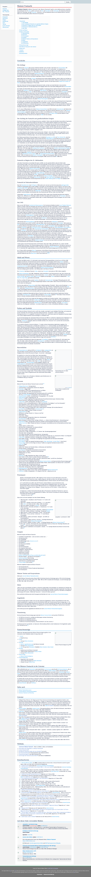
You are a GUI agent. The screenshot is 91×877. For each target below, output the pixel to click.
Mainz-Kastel (50, 647)
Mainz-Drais (32, 662)
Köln (42, 10)
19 (64, 522)
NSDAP (26, 187)
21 (24, 527)
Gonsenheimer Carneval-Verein (47, 153)
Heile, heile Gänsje (51, 177)
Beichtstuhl (61, 672)
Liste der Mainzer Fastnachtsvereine (30, 576)
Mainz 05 (34, 250)
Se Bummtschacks (23, 558)
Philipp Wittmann (49, 138)
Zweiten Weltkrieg (49, 178)
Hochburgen (56, 10)
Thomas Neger (22, 442)
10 (51, 336)
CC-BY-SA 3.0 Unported (52, 868)
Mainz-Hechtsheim (29, 641)
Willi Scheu (21, 455)
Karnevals (34, 12)
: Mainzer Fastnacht (26, 746)
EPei (66, 387)
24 (32, 561)
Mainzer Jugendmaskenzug (27, 644)
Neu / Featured (6, 11)
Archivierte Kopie (25, 792)
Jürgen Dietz (21, 401)
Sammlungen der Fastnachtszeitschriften (28, 755)
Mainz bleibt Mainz (41, 224)
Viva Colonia (64, 302)
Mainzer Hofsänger (48, 175)
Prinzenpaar (62, 195)
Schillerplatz (38, 350)
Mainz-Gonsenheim (29, 645)
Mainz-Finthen (38, 651)
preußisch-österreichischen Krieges (61, 148)
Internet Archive (56, 792)
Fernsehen (60, 223)
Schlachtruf (21, 271)
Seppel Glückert (26, 194)
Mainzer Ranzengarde (42, 98)
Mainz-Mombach (38, 660)
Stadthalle (29, 152)
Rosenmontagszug (30, 221)
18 (41, 520)
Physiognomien (41, 341)
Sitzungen (64, 91)
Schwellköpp (45, 339)
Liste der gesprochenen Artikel (36, 843)
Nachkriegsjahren (30, 215)
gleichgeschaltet (65, 185)
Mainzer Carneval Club (35, 168)
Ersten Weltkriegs (40, 173)
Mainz (30, 10)
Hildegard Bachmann (29, 288)
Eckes (37, 505)
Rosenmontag (22, 654)
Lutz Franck (21, 408)
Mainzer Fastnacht (51, 839)
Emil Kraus (44, 218)
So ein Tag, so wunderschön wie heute (36, 555)
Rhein (48, 359)
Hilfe (34, 840)
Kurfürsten (33, 78)
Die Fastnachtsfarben (23, 752)
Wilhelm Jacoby (30, 276)
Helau (36, 271)
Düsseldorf (47, 10)
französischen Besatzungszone (36, 205)
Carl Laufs (38, 276)
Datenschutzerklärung (49, 874)
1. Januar (21, 636)
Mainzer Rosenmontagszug (47, 267)
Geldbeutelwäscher (21, 363)
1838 (56, 113)
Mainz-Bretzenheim (29, 653)
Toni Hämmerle (22, 418)
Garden (61, 261)
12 (54, 336)
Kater (39, 361)
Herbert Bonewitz (22, 396)
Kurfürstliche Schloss (36, 227)
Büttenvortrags (32, 285)
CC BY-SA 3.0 (70, 369)
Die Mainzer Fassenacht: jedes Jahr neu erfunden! (30, 751)
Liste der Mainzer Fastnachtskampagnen (59, 594)
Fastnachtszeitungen (23, 754)
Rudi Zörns (21, 471)
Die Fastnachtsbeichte (62, 669)
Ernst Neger (57, 178)
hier (10, 870)
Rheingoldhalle (51, 226)
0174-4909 (25, 777)
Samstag (21, 642)
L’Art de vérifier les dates (27, 762)
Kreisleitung (19, 187)
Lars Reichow (22, 450)
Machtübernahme (25, 185)
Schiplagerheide (33, 825)
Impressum (39, 874)
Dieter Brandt (22, 397)
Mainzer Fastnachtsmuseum (25, 690)
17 (32, 494)
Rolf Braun (23, 230)
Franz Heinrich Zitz (61, 137)
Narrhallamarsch (26, 294)
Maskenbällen (68, 86)
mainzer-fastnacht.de (23, 750)
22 (25, 542)
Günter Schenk (22, 725)
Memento (32, 792)
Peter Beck (21, 389)
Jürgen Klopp (25, 277)
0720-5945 (24, 715)
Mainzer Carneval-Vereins (45, 461)
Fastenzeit (19, 69)
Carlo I (24, 504)
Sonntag (21, 648)
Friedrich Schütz (36, 708)
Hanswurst (24, 320)
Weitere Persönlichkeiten (27, 789)
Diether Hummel (22, 423)
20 (24, 524)
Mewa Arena (33, 253)
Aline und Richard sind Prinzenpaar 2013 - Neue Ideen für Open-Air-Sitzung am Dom (40, 799)
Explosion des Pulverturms (39, 148)
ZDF (18, 224)
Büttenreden (38, 190)
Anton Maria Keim (55, 771)
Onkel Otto (30, 834)
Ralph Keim (21, 711)
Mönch (18, 361)
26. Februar (52, 113)
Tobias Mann (22, 437)
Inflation (36, 174)
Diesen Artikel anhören (28, 841)
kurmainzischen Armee (22, 266)
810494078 (26, 718)
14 (43, 383)
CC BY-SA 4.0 (44, 825)
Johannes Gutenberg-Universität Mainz (45, 765)
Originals (38, 792)
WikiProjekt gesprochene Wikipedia (52, 843)
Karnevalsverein (60, 109)
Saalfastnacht (25, 765)
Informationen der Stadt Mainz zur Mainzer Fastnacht (30, 748)
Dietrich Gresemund (39, 73)
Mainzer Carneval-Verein (41, 109)
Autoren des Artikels (27, 837)
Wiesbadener (32, 647)
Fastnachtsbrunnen (23, 350)
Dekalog (65, 334)
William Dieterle (52, 670)
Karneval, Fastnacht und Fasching (26, 692)
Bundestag (44, 401)
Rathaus (48, 511)
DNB (46, 705)
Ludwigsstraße (47, 350)
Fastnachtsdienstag (23, 657)
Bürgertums (26, 90)
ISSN (20, 715)
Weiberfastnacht (38, 302)
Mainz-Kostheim (43, 647)
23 (40, 556)
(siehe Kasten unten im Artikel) (28, 816)
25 (27, 625)
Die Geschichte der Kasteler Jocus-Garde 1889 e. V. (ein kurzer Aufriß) (37, 767)
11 (52, 336)
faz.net (30, 777)
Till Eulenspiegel (30, 362)
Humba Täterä (56, 441)
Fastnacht (26, 67)
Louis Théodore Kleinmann (65, 205)
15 (48, 456)
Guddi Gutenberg (27, 394)
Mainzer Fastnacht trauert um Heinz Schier (38, 791)
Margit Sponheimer (23, 468)
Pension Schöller (21, 276)
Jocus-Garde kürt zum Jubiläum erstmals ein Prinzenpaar (34, 802)
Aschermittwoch (62, 67)
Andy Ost (21, 444)
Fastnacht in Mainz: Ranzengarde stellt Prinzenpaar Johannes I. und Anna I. (38, 796)
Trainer (52, 276)
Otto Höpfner (31, 235)
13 (55, 336)
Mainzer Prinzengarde (37, 155)
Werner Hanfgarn (22, 708)
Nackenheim (32, 669)
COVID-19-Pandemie (54, 246)
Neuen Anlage (47, 294)
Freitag (20, 639)
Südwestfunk (55, 221)
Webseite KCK (25, 808)
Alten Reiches (43, 90)
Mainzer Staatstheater (24, 273)
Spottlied (36, 280)
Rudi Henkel (21, 421)
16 (71, 460)
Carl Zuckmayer (47, 669)
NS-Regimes (34, 185)
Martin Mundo (37, 177)
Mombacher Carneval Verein (29, 153)
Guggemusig (37, 299)
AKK (21, 647)
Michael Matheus (22, 719)
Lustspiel (46, 275)
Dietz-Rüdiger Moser (40, 785)
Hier (15, 870)
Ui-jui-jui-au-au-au (39, 408)
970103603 (50, 705)
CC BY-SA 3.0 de (44, 847)
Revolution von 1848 (50, 137)
